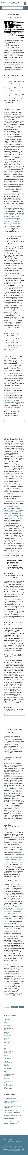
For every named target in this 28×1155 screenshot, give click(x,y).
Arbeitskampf (7, 1022)
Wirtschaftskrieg (7, 1090)
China (5, 1029)
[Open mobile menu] (25, 3)
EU (4, 1039)
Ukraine (5, 1082)
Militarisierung (7, 1062)
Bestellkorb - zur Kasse (14, 3)
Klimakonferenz (7, 1051)
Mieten (5, 1061)
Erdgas (5, 1038)
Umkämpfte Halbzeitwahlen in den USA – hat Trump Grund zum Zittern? (14, 1111)
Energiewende (7, 1036)
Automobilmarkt (7, 1028)
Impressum (18, 1141)
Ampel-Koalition (7, 1021)
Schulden (6, 1080)
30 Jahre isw (7, 1019)
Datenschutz (10, 1141)
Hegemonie (6, 1042)
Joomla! (5, 1149)
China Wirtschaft (8, 1031)
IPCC (5, 1045)
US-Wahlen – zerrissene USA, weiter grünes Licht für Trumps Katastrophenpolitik (13, 1117)
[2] (17, 776)
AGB (11, 1139)
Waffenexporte (7, 1088)
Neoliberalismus (7, 1065)
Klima (5, 1049)
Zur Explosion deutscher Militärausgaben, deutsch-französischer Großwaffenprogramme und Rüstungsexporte (14, 1100)
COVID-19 (6, 1032)
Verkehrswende (7, 1085)
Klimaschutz (7, 1052)
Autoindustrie (7, 1026)
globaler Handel (7, 1041)
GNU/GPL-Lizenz (20, 1149)
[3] (10, 797)
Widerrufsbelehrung (19, 1139)
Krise (5, 1057)
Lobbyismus (7, 1058)
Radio (5, 1071)
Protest (5, 1069)
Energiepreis (7, 1035)
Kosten (12, 1007)
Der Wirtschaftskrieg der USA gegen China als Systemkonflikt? (13, 1122)
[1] (12, 50)
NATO (5, 1064)
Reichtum (6, 1072)
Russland (6, 1077)
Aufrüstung (6, 1025)
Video (5, 1087)
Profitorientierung (8, 1068)
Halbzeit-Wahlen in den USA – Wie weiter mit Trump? (12, 1106)
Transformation (7, 1081)
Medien (5, 1059)
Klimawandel (7, 1054)
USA (17, 1007)
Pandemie (6, 1067)
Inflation (5, 1044)
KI (4, 1048)
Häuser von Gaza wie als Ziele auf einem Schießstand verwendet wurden (13, 400)
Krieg (5, 1055)
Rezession (6, 1075)
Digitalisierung (7, 1034)
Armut (5, 1023)
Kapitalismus (7, 1046)
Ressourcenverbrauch (9, 1074)
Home (5, 1139)
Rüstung (21, 1007)
